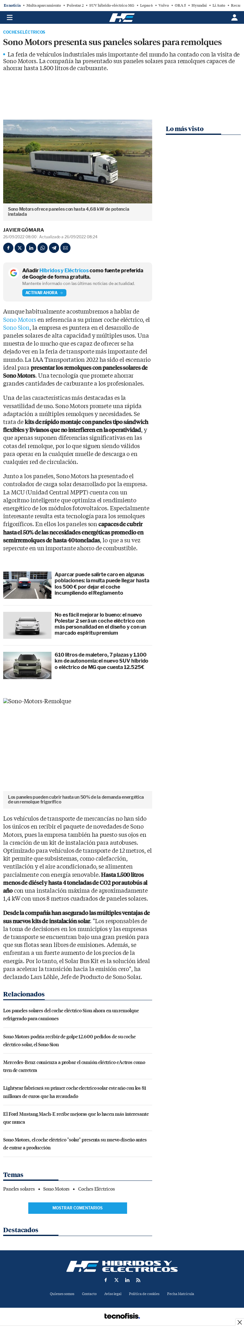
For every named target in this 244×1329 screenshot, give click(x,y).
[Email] (65, 248)
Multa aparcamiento (43, 5)
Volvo (164, 5)
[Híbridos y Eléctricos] (122, 1266)
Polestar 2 (75, 5)
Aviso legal (112, 1294)
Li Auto (219, 5)
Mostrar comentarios (77, 1208)
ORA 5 (180, 5)
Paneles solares (19, 1189)
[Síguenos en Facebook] (105, 1280)
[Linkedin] (31, 248)
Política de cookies (144, 1294)
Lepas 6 (146, 5)
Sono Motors (19, 320)
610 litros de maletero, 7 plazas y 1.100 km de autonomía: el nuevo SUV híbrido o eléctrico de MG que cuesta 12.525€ (101, 661)
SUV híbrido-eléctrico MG (111, 5)
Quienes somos (62, 1294)
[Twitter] (20, 248)
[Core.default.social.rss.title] (138, 1280)
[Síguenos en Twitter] (116, 1280)
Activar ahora (41, 292)
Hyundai (199, 5)
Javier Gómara (23, 230)
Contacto (89, 1294)
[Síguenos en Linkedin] (127, 1280)
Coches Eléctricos (24, 32)
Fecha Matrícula (180, 1294)
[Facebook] (8, 248)
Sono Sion (16, 328)
